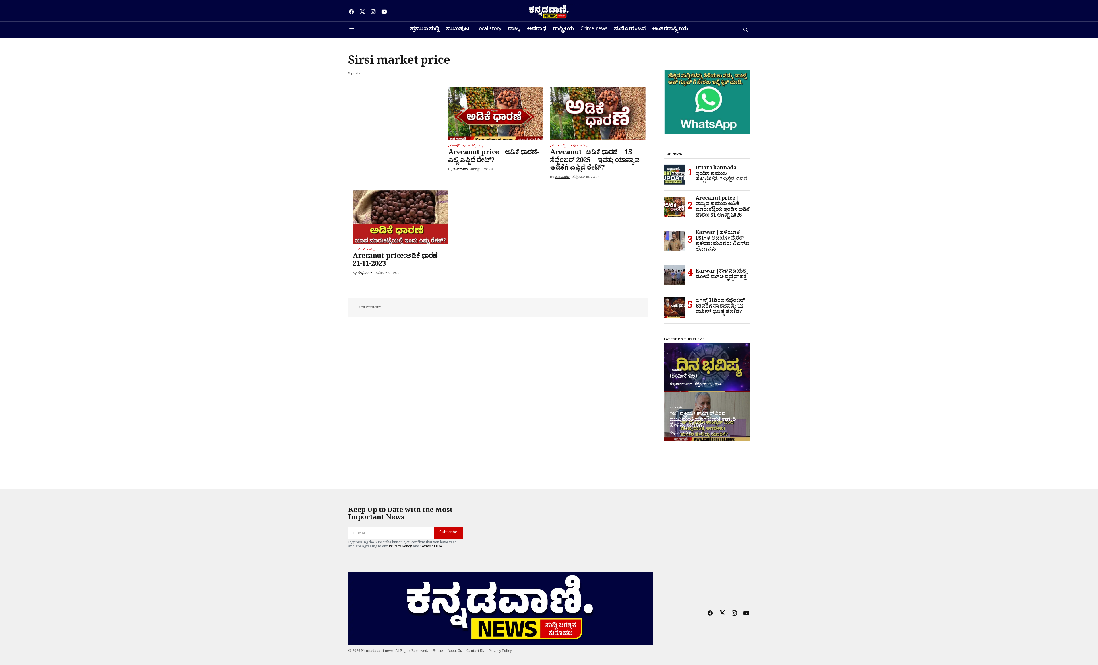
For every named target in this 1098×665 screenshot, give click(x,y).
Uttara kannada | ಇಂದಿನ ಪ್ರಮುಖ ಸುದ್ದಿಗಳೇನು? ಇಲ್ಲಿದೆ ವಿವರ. (722, 174)
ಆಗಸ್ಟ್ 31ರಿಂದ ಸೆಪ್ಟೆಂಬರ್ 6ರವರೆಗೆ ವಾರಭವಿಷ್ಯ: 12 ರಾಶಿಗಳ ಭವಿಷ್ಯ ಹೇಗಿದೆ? (720, 307)
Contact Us (475, 651)
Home (438, 651)
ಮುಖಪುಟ (455, 146)
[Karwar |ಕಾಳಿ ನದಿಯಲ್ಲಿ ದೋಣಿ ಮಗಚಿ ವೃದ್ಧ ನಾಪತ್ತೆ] (674, 275)
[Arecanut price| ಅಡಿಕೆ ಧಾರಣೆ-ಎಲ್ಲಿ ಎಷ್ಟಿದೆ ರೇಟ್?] (495, 113)
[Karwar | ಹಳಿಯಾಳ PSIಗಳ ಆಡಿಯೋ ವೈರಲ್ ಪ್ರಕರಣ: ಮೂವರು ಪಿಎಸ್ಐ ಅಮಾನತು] (674, 241)
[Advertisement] (398, 129)
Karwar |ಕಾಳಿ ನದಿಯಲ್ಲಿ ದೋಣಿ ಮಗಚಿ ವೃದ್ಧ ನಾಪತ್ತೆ (721, 275)
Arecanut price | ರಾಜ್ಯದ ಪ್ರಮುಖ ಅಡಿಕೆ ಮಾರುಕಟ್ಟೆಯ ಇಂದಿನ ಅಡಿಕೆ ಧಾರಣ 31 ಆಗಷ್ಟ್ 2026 (723, 208)
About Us (455, 651)
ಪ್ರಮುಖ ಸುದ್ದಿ (468, 146)
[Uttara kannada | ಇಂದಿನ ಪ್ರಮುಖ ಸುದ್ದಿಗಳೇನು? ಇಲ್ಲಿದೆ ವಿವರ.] (674, 174)
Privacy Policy (400, 547)
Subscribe (448, 533)
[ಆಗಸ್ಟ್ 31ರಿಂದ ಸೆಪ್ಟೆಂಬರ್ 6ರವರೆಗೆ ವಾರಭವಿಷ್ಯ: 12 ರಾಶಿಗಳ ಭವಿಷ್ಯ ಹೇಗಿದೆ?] (674, 307)
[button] (351, 29)
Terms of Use (431, 547)
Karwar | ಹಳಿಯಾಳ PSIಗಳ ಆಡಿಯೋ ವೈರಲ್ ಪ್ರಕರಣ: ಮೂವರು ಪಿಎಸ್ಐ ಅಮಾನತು (722, 242)
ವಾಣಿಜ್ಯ (583, 146)
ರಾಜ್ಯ (480, 146)
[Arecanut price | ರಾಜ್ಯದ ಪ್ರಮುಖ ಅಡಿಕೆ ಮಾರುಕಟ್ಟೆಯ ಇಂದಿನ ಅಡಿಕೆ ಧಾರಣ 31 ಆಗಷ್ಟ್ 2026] (674, 207)
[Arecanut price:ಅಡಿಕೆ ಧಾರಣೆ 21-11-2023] (400, 217)
